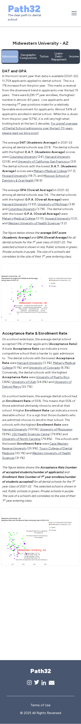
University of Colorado (44, 368)
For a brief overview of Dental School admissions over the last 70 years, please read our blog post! (40, 128)
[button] (73, 13)
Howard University (14, 176)
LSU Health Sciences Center (31, 434)
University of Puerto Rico (53, 377)
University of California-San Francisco (44, 161)
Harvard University (57, 157)
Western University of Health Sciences (34, 223)
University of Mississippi (56, 429)
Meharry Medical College (50, 171)
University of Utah (24, 382)
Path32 (24, 8)
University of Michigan (53, 204)
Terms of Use (40, 705)
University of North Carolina (21, 439)
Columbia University (23, 157)
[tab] (9, 56)
